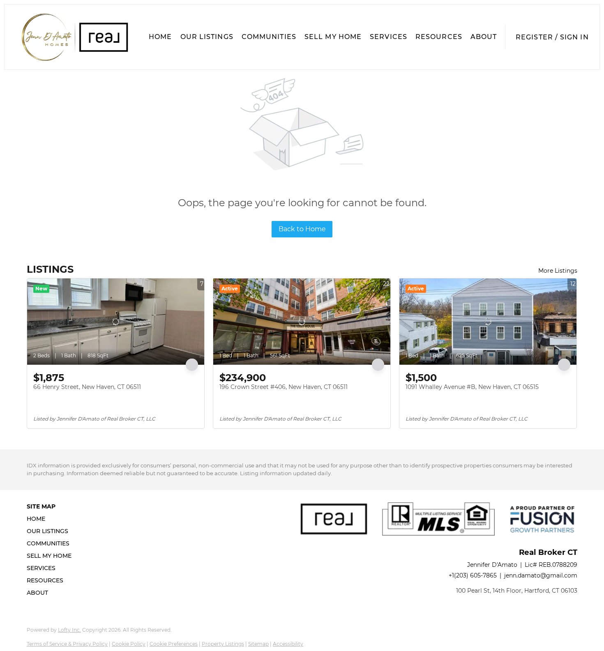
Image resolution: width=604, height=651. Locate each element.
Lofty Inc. (69, 630)
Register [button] (534, 37)
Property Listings (223, 644)
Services (388, 37)
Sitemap (258, 644)
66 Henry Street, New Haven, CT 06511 (87, 387)
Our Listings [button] (206, 37)
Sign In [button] (574, 37)
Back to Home (302, 229)
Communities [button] (269, 37)
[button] (74, 37)
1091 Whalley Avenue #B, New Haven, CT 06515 (472, 387)
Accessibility (288, 644)
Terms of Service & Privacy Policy (67, 644)
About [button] (483, 37)
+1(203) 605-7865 (473, 575)
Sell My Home (333, 37)
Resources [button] (438, 37)
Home (160, 37)
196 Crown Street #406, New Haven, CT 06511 (283, 387)
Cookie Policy (128, 644)
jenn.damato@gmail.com (540, 575)
